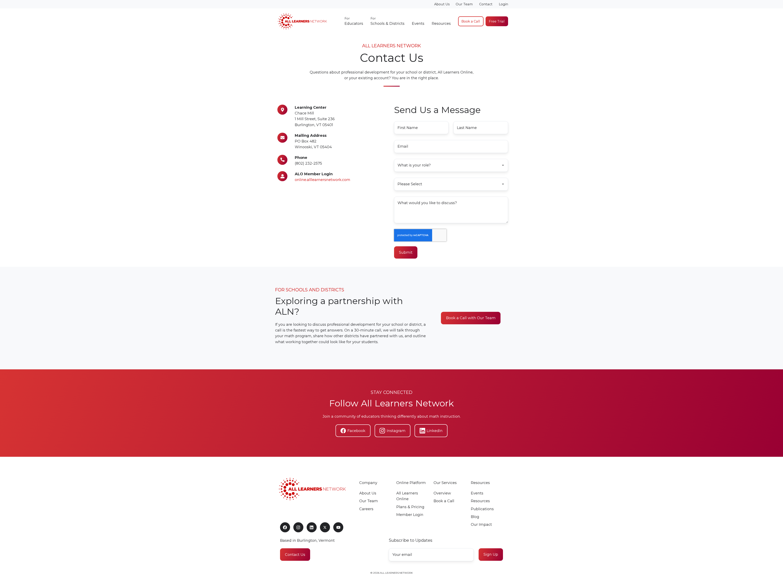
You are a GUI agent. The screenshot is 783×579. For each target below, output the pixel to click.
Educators (354, 21)
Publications (482, 509)
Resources (441, 23)
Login (503, 4)
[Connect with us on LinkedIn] (312, 527)
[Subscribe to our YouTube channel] (338, 527)
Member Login (409, 514)
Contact (486, 4)
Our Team (464, 4)
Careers (366, 509)
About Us (442, 4)
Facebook (356, 431)
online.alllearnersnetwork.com (322, 180)
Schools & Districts (387, 21)
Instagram (396, 431)
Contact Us (295, 554)
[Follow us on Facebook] (285, 527)
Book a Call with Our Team (471, 318)
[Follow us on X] (325, 527)
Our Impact (481, 524)
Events (418, 23)
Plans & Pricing (410, 507)
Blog (475, 517)
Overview (442, 493)
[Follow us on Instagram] (298, 527)
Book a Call (470, 21)
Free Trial (497, 21)
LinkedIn (435, 431)
